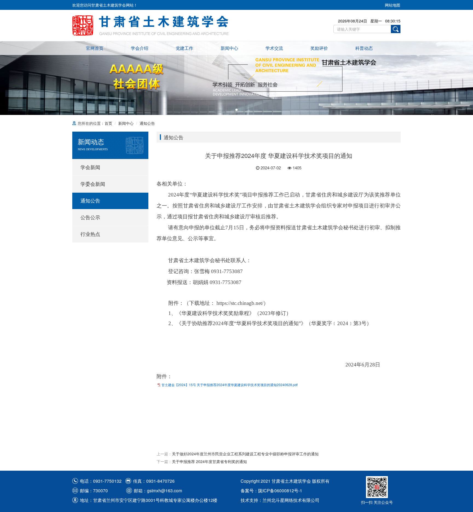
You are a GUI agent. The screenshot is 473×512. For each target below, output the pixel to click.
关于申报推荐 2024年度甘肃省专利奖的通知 (209, 461)
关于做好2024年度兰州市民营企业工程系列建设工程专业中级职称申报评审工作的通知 (245, 453)
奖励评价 (319, 48)
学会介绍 (139, 48)
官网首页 (94, 48)
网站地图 (392, 5)
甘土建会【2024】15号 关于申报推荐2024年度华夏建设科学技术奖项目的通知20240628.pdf (229, 384)
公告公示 (90, 217)
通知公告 (147, 123)
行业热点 (90, 234)
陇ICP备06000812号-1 (280, 490)
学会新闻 (90, 167)
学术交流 (274, 48)
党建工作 (184, 48)
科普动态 (364, 48)
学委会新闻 (92, 184)
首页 (108, 123)
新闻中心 (229, 48)
